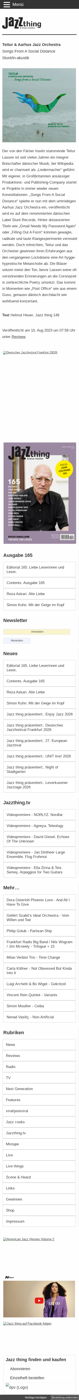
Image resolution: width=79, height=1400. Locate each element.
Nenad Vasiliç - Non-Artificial (30, 1017)
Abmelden (17, 640)
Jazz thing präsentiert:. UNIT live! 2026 (39, 756)
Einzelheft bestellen (27, 1378)
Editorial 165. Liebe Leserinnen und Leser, (35, 569)
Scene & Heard (18, 1177)
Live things (15, 1166)
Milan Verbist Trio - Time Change (33, 957)
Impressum (15, 1221)
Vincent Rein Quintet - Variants (32, 995)
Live (9, 1155)
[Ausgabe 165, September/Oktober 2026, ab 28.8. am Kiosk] (40, 493)
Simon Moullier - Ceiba (25, 1006)
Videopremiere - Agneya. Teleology (35, 825)
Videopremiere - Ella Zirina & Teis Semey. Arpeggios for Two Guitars (35, 869)
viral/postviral (17, 1111)
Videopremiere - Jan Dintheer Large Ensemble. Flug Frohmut (36, 854)
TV (8, 1078)
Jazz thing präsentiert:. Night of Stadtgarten (32, 769)
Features (13, 1100)
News (10, 1044)
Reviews (19, 336)
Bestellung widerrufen (65, 1397)
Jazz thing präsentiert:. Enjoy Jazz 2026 (40, 714)
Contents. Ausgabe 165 (26, 582)
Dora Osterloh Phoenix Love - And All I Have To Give (38, 902)
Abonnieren (20, 1369)
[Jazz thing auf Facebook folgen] (39, 1336)
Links (10, 1188)
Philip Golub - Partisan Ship (29, 931)
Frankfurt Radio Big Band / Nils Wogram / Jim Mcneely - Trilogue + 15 (39, 944)
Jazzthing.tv (16, 1133)
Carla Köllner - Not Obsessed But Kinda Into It (39, 970)
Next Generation (19, 1089)
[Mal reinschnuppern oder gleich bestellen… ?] (40, 1253)
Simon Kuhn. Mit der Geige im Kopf (35, 605)
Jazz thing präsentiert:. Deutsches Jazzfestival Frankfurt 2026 (35, 727)
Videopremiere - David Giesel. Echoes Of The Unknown (38, 839)
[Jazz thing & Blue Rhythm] (22, 28)
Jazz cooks (15, 1122)
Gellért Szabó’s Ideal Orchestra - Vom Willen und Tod (38, 917)
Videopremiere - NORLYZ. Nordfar (35, 814)
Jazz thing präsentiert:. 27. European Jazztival (37, 742)
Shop (10, 1210)
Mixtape (12, 1144)
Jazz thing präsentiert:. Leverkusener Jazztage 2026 (37, 784)
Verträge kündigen (36, 1397)
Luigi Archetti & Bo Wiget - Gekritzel (36, 984)
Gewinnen (14, 1199)
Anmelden (37, 631)
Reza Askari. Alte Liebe (26, 594)
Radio (10, 1066)
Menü (18, 4)
